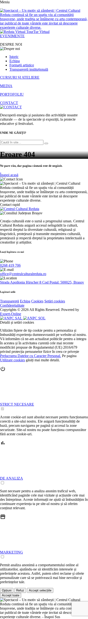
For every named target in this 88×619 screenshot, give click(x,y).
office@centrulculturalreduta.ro (23, 274)
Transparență (9, 301)
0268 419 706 (10, 265)
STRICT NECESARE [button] (17, 404)
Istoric (14, 57)
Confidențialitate (12, 305)
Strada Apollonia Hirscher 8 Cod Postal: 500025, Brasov (42, 282)
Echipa (14, 61)
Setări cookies (54, 301)
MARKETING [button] (11, 552)
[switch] (2, 408)
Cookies (37, 301)
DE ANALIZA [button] (11, 478)
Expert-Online (10, 314)
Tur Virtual (41, 32)
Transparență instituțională (28, 69)
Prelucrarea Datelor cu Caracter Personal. (30, 356)
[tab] (44, 388)
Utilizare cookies (12, 360)
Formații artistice (21, 65)
